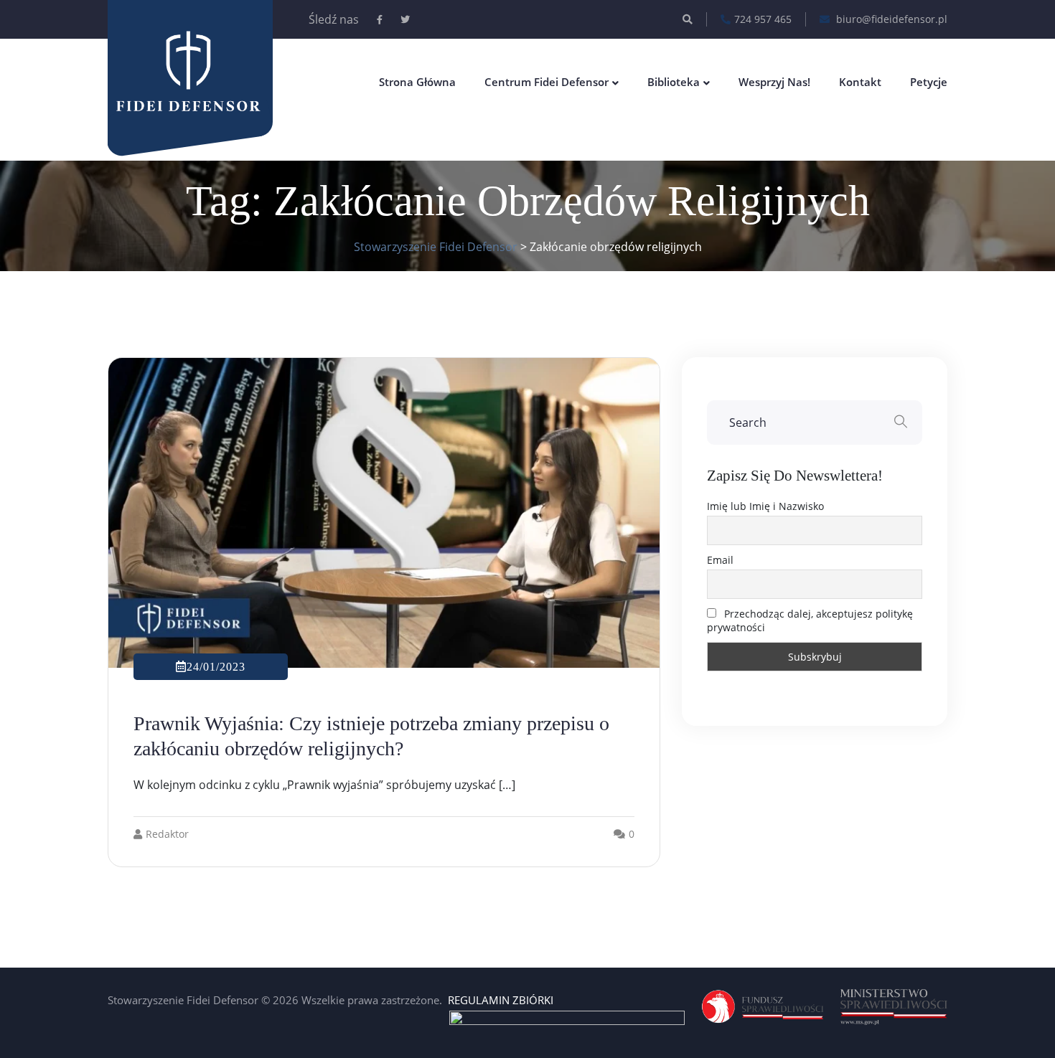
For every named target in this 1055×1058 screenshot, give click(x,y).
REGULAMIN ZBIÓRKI (500, 1000)
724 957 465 (763, 19)
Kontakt (860, 82)
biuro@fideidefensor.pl (890, 19)
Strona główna (417, 82)
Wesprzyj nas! (774, 82)
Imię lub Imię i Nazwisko (765, 506)
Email (720, 560)
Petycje (928, 82)
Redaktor (167, 834)
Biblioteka (673, 82)
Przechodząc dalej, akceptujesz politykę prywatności (810, 620)
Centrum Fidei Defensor (546, 82)
